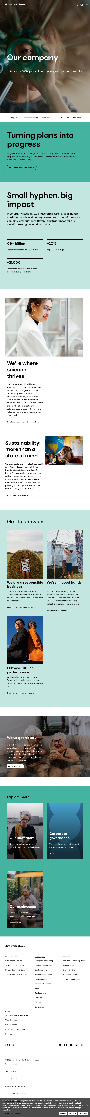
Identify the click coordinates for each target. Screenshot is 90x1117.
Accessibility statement (15, 1094)
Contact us (39, 1007)
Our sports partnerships (44, 961)
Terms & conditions (13, 1079)
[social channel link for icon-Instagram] (76, 1045)
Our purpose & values (43, 965)
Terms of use (10, 1071)
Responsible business (43, 974)
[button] (81, 5)
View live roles (11, 1020)
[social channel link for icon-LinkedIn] (60, 1045)
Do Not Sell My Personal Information (44, 1108)
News (37, 988)
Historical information (71, 974)
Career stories (11, 1024)
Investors (66, 957)
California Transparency (15, 1086)
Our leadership (41, 970)
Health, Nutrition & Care (15, 970)
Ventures (38, 998)
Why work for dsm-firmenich (16, 1015)
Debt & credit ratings (71, 979)
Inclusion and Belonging (15, 1029)
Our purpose (12, 117)
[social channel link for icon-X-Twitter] (82, 1045)
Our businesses (11, 957)
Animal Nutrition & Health (15, 974)
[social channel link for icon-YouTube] (71, 1045)
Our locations (40, 993)
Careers (8, 1011)
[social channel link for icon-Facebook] (65, 1045)
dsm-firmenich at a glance (74, 961)
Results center (68, 965)
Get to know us (63, 117)
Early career (10, 1034)
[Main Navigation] (86, 4)
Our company (40, 957)
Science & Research (30, 117)
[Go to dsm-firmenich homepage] (15, 4)
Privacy (25, 1108)
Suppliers (38, 1002)
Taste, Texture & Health (14, 965)
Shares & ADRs (69, 970)
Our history (77, 117)
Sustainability (47, 117)
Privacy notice (11, 1064)
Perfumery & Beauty (13, 961)
